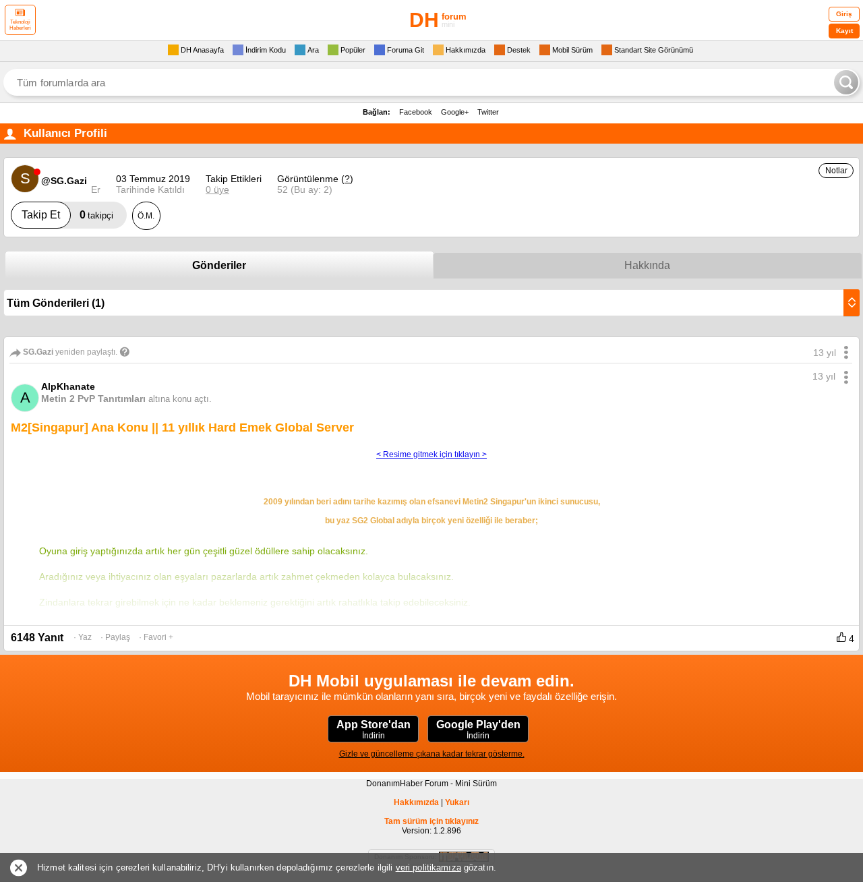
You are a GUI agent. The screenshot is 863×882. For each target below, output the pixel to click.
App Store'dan (373, 729)
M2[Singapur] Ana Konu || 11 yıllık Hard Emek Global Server (182, 427)
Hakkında (647, 265)
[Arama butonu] (846, 82)
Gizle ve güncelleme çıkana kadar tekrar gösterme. (432, 754)
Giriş (844, 14)
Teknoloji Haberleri (20, 25)
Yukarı (457, 802)
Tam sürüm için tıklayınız (431, 821)
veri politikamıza (428, 867)
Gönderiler (219, 265)
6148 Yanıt (37, 637)
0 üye (217, 189)
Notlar (836, 170)
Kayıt (844, 30)
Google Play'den (478, 729)
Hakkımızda (416, 802)
